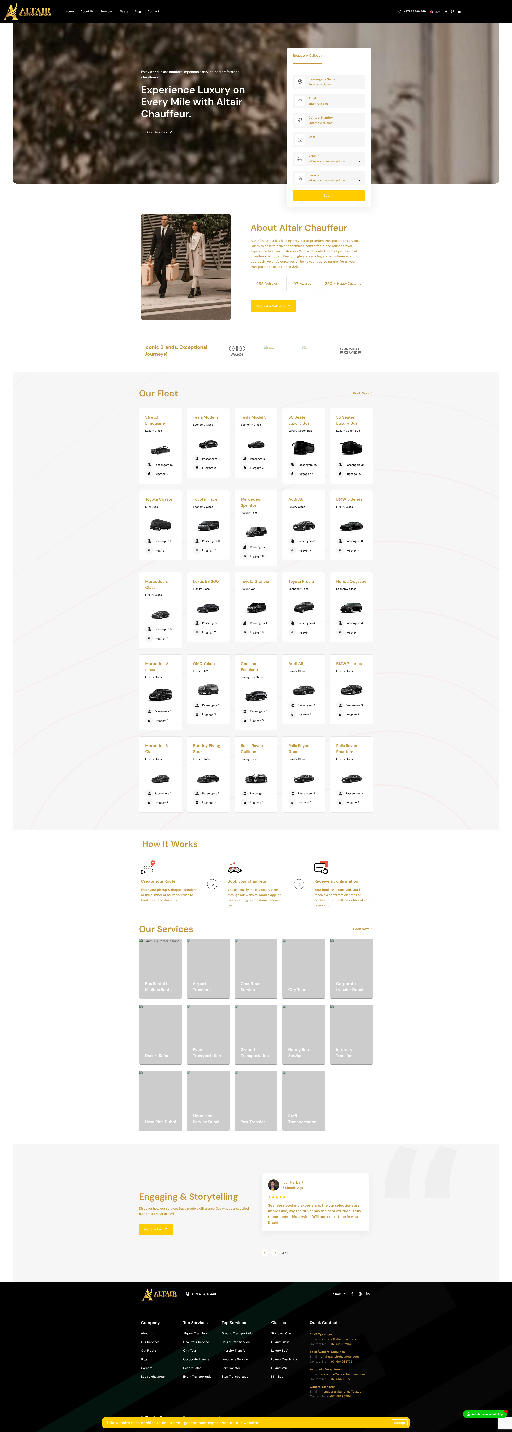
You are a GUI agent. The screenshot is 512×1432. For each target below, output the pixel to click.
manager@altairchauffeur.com (342, 1392)
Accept (399, 1423)
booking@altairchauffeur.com (342, 1339)
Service (314, 175)
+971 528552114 (340, 1344)
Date (312, 137)
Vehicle (314, 156)
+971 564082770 (340, 1379)
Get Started (153, 1229)
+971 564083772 (340, 1361)
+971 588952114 (340, 1396)
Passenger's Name (322, 79)
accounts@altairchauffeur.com (343, 1374)
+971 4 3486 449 (415, 11)
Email (313, 98)
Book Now (361, 393)
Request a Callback (270, 306)
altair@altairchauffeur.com (340, 1357)
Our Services (157, 132)
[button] (265, 1253)
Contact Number (321, 118)
